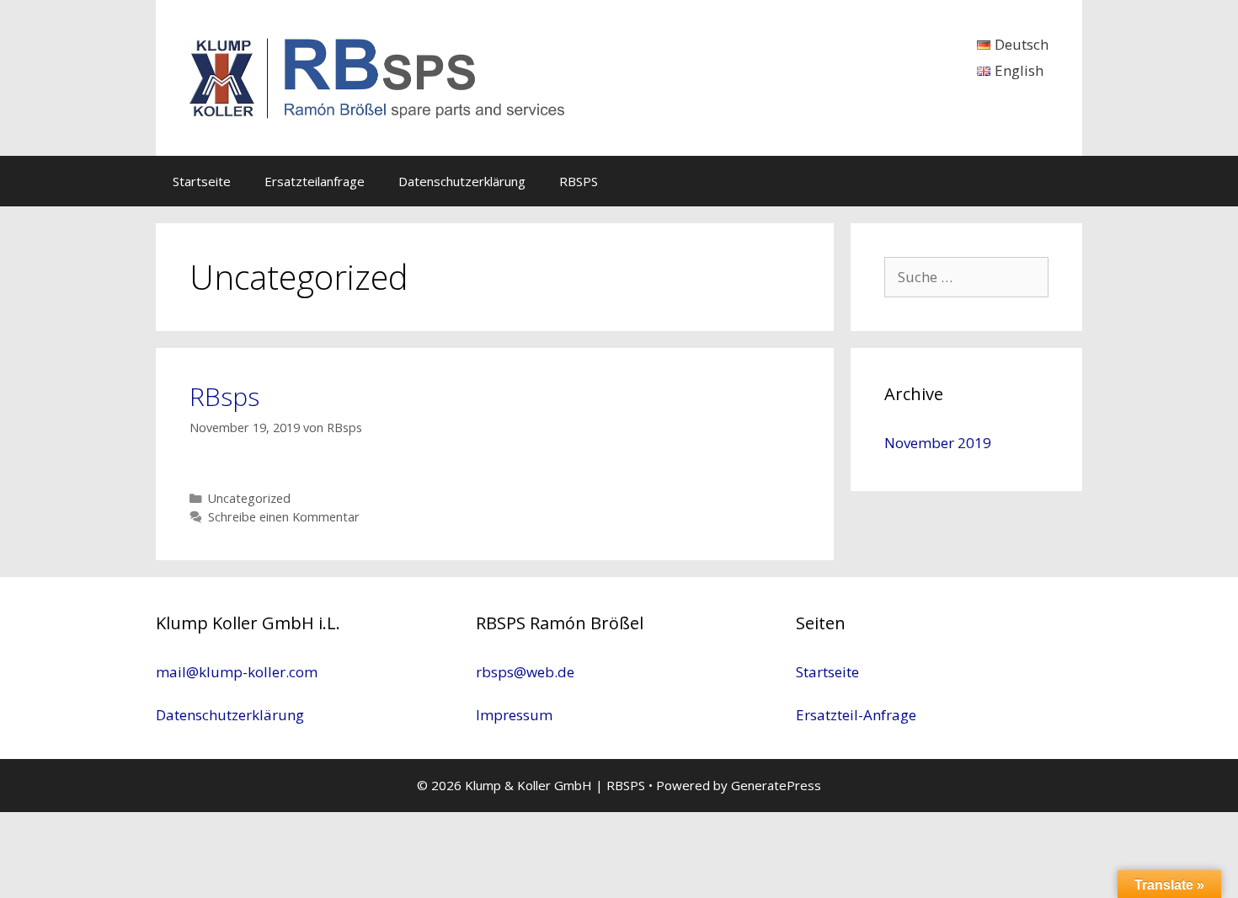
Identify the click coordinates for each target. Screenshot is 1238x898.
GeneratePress (776, 785)
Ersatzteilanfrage (314, 181)
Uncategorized (249, 498)
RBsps (224, 396)
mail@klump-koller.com (237, 672)
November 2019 (937, 442)
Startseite (202, 181)
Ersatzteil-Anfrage (856, 714)
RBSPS (578, 181)
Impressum (514, 714)
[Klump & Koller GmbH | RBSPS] (378, 76)
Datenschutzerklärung (462, 181)
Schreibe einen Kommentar (284, 517)
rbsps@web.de (525, 672)
